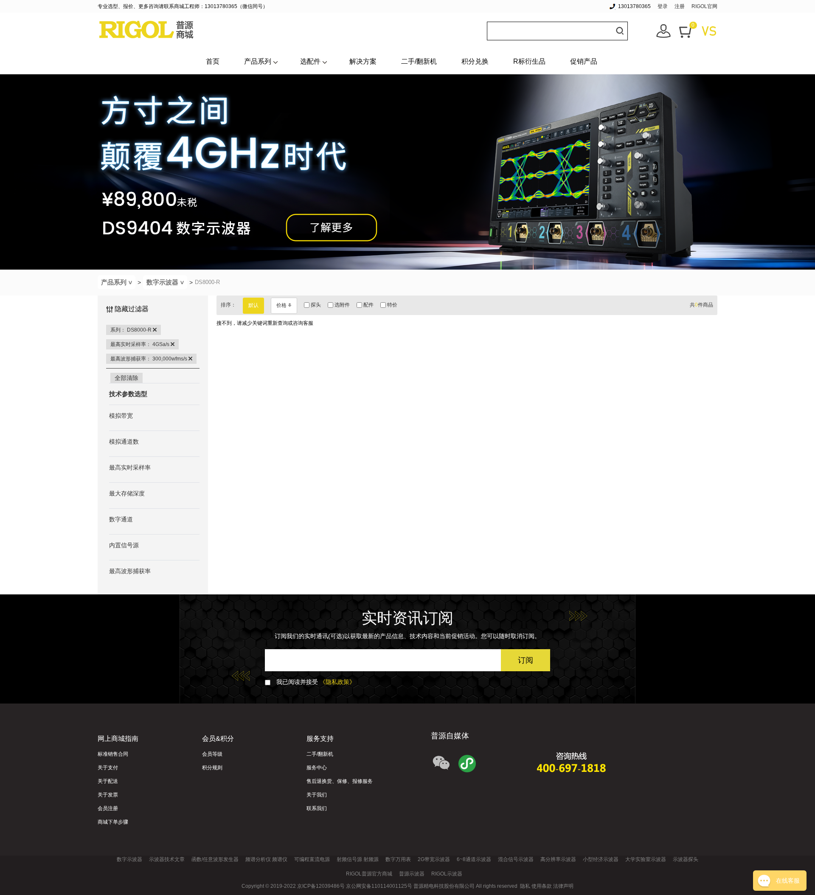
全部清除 (126, 377)
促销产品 (583, 61)
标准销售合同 (113, 754)
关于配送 (108, 781)
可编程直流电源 (312, 859)
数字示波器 (166, 282)
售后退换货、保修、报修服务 (339, 781)
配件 (368, 305)
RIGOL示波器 (446, 874)
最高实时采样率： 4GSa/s (140, 344)
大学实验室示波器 (645, 859)
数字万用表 (398, 859)
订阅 (525, 660)
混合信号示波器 (516, 859)
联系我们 (316, 808)
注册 (679, 6)
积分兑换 (475, 61)
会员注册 (108, 808)
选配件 (310, 61)
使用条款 (541, 886)
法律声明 (563, 886)
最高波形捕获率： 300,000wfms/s (149, 359)
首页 (212, 61)
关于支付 (108, 768)
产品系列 (257, 61)
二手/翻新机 (419, 61)
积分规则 (212, 768)
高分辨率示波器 (558, 859)
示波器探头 (685, 859)
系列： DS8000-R (131, 330)
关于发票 (108, 795)
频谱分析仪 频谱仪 (266, 859)
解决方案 (363, 61)
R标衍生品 (529, 61)
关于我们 (316, 795)
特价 (391, 305)
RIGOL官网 (704, 6)
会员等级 (212, 754)
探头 (315, 305)
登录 (663, 6)
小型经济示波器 (600, 859)
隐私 (525, 886)
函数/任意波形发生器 (215, 859)
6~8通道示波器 (474, 859)
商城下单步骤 (113, 822)
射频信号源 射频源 (358, 859)
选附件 (341, 305)
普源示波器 (411, 874)
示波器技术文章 (167, 859)
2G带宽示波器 (434, 859)
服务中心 (316, 768)
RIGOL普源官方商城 (369, 874)
